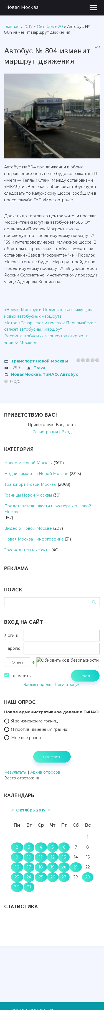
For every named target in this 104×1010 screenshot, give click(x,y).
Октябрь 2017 (31, 810)
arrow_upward (91, 997)
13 (64, 857)
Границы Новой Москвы (28, 495)
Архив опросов (45, 772)
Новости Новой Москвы (28, 462)
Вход (67, 431)
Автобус (69, 374)
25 (41, 877)
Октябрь (45, 26)
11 (40, 857)
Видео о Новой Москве (28, 528)
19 (52, 867)
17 (29, 867)
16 (17, 867)
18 (41, 867)
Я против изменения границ (39, 729)
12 (53, 857)
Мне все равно (26, 737)
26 (52, 877)
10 (29, 857)
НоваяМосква (26, 374)
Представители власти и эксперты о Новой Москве (47, 508)
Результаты (15, 772)
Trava (39, 367)
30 (16, 886)
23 (17, 877)
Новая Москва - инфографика (34, 539)
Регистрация (45, 431)
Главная (11, 26)
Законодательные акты (27, 549)
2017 (28, 26)
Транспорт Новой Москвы (39, 360)
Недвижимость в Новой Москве (36, 473)
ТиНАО (50, 374)
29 (87, 877)
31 (29, 886)
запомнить (20, 675)
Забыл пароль (37, 684)
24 (29, 877)
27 (64, 877)
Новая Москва (22, 7)
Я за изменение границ (34, 721)
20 (60, 26)
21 (76, 867)
